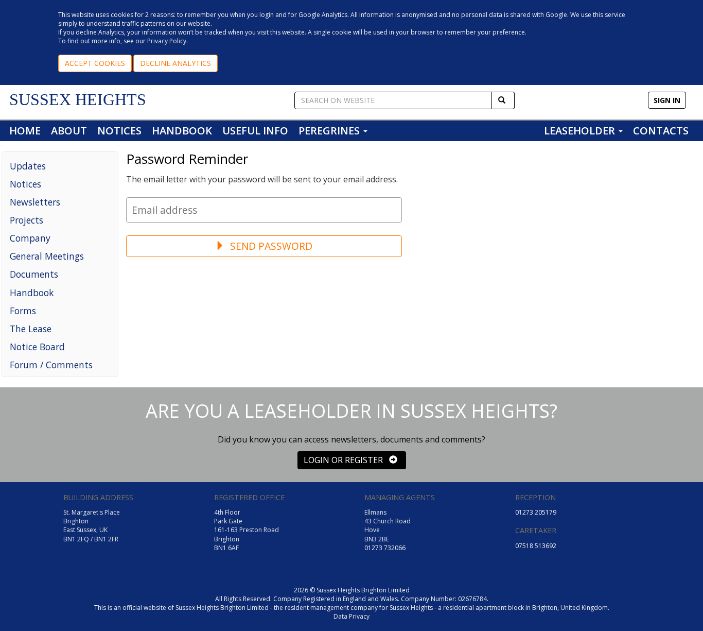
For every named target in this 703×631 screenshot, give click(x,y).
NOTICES (119, 131)
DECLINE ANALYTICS (175, 63)
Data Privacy (351, 616)
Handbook (32, 292)
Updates (28, 166)
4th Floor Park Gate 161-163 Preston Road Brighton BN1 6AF (246, 530)
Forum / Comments (51, 365)
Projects (26, 220)
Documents (34, 274)
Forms (23, 310)
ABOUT (69, 131)
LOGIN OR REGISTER (346, 460)
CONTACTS (661, 131)
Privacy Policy (166, 41)
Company (30, 238)
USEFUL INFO (255, 131)
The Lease (30, 328)
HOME (25, 131)
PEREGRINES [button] (330, 131)
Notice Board (37, 346)
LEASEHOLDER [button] (581, 131)
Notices (25, 184)
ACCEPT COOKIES (95, 63)
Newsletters (35, 202)
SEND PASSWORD (269, 246)
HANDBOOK (182, 131)
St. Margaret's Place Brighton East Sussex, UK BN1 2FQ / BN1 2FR (91, 525)
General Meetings (47, 256)
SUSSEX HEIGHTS (77, 99)
